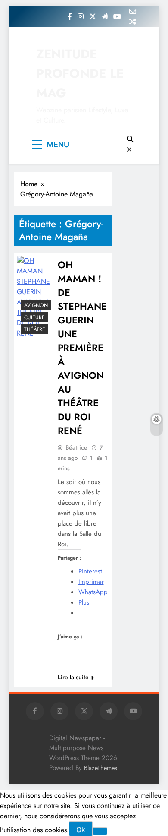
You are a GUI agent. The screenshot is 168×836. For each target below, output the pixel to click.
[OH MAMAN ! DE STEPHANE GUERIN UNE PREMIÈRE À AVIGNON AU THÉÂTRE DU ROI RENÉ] (33, 297)
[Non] (100, 831)
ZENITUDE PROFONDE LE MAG (80, 73)
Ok (80, 829)
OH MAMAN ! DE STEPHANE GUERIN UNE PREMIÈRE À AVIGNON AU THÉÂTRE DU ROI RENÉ (82, 347)
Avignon (36, 305)
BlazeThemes (100, 767)
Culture (34, 317)
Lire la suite (73, 677)
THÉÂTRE (34, 329)
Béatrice (76, 447)
